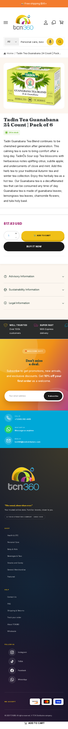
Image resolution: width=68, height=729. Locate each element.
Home (10, 53)
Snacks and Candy (15, 563)
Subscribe (53, 396)
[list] (34, 329)
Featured (11, 577)
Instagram (22, 652)
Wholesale (11, 631)
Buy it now (34, 246)
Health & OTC (12, 535)
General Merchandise (16, 570)
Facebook (22, 670)
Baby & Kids (12, 549)
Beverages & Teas (14, 556)
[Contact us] (54, 23)
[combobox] (42, 41)
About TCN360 (13, 624)
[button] (6, 23)
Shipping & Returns (15, 611)
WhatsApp (22, 679)
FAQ (9, 604)
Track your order (14, 617)
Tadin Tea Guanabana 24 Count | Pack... (38, 53)
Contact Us (11, 597)
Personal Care (13, 542)
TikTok (20, 661)
